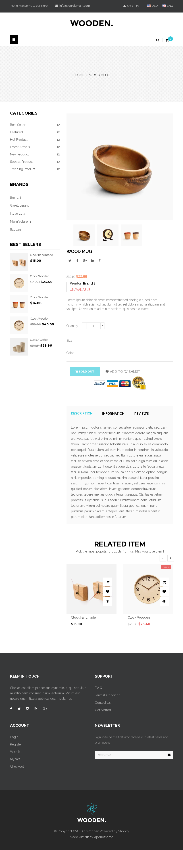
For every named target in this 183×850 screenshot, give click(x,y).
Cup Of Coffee (39, 339)
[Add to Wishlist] (107, 591)
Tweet (70, 260)
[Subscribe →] (169, 755)
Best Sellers (25, 244)
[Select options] (107, 582)
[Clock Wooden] (19, 283)
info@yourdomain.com (74, 5)
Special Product (35, 161)
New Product (35, 154)
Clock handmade (41, 255)
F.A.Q (98, 688)
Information (113, 413)
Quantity (72, 326)
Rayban (15, 229)
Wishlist (15, 752)
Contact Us (103, 702)
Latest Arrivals (35, 147)
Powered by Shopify (114, 831)
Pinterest (100, 260)
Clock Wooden (39, 276)
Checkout (17, 766)
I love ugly (17, 213)
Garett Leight (19, 205)
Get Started (103, 710)
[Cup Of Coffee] (19, 347)
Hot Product (35, 139)
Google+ (85, 260)
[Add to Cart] (164, 582)
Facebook (77, 260)
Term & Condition (107, 695)
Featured (35, 132)
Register (16, 744)
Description (82, 413)
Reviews (141, 413)
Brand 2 (15, 197)
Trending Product (35, 169)
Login (14, 737)
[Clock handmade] (19, 262)
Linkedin (92, 260)
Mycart (15, 759)
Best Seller (35, 125)
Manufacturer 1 (20, 221)
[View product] (107, 601)
